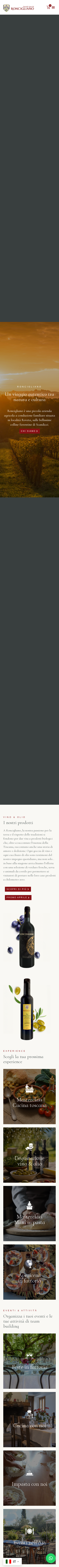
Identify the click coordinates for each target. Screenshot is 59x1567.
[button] (53, 7)
